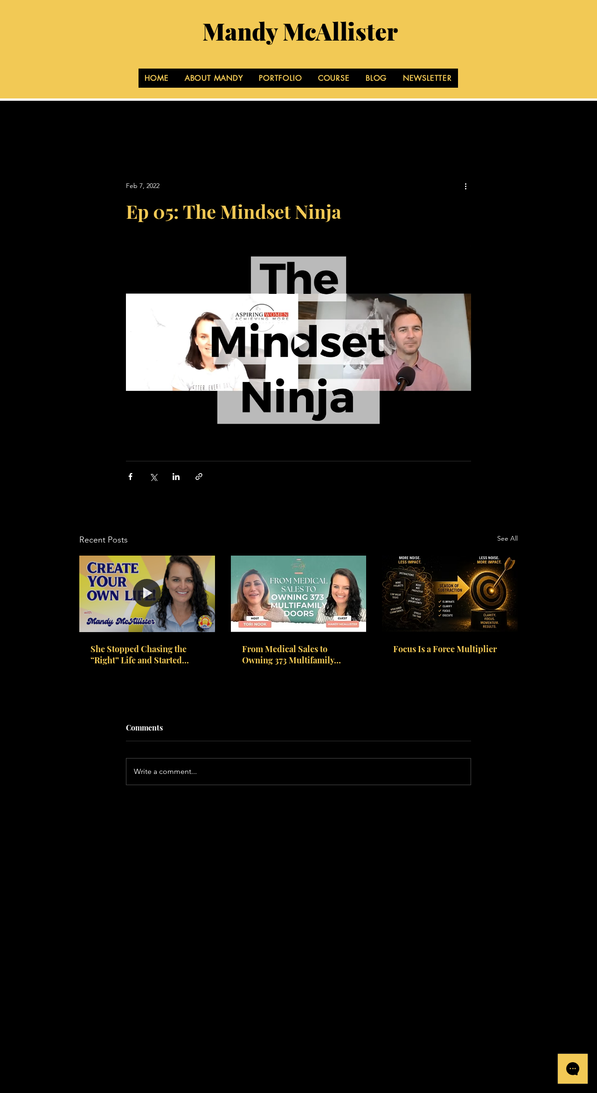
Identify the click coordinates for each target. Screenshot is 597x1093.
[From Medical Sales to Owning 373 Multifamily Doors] (299, 594)
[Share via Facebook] (130, 476)
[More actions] (465, 185)
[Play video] (298, 342)
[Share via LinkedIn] (176, 476)
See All (507, 538)
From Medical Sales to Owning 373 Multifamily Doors (288, 654)
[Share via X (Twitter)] (153, 476)
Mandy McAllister (300, 31)
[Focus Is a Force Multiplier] (450, 594)
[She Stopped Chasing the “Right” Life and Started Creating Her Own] (147, 594)
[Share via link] (198, 476)
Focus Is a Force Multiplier (445, 648)
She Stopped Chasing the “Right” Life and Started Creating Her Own (138, 654)
